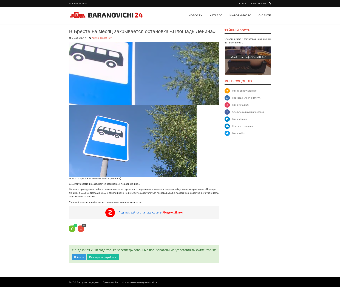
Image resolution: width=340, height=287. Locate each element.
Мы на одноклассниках (244, 90)
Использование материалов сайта (139, 282)
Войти (242, 3)
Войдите (79, 257)
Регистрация (258, 3)
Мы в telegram (239, 119)
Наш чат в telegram (242, 126)
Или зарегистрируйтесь (102, 257)
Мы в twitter (238, 133)
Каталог (216, 15)
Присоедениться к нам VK (246, 97)
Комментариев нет (102, 38)
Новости (196, 15)
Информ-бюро (240, 15)
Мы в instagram (240, 105)
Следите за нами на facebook (248, 112)
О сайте (265, 15)
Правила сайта (110, 282)
